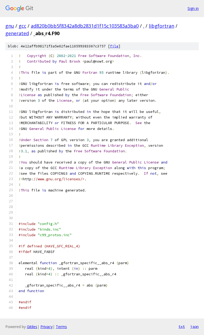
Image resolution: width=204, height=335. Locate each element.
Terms (61, 326)
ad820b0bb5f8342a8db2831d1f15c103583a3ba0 (85, 26)
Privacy (46, 326)
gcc (22, 26)
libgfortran (161, 26)
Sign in (193, 8)
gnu (9, 26)
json (194, 326)
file (114, 46)
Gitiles (32, 326)
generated (17, 33)
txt (181, 326)
